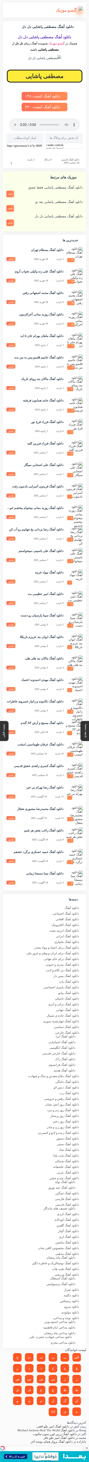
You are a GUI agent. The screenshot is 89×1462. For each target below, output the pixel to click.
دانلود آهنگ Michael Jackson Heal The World (46, 1430)
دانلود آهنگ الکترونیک (65, 925)
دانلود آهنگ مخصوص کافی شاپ (58, 1248)
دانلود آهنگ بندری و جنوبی (62, 964)
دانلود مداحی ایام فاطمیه (59, 1327)
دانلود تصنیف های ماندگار (59, 1208)
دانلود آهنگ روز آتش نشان (62, 1104)
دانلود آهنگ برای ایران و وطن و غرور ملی (52, 953)
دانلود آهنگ (72, 908)
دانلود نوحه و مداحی (66, 1318)
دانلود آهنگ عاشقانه (66, 1167)
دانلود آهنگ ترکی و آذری (63, 1004)
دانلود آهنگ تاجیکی (67, 998)
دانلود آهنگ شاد (69, 1150)
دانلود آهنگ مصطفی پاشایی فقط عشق (55, 187)
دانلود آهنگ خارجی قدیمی (58, 1053)
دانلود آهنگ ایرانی (67, 936)
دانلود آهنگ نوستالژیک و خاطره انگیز (55, 1263)
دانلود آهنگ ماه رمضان (60, 1257)
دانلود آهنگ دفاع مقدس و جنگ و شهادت (53, 1076)
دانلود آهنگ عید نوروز (61, 1187)
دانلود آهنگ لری (69, 1236)
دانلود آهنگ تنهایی (67, 1010)
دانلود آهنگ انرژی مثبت (64, 930)
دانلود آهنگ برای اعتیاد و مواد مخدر (56, 947)
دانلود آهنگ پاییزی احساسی (61, 987)
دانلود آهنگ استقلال (62, 1278)
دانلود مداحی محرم (63, 1342)
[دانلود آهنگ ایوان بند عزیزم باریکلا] (74, 642)
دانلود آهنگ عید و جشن (64, 1178)
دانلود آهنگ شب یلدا (66, 1155)
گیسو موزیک (56, 43)
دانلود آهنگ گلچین (67, 1225)
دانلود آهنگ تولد (65, 1182)
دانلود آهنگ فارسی (70, 159)
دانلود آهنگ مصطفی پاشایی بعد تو (59, 202)
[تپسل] (2, 1448)
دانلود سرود (71, 1306)
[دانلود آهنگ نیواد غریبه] (74, 577)
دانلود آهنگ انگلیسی (62, 1047)
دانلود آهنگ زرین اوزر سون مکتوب (55, 1434)
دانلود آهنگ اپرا (65, 1036)
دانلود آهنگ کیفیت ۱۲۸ (43, 96)
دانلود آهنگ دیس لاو (66, 1087)
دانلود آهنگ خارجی (67, 1032)
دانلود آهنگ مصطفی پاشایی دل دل (59, 216)
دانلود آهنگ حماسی (66, 1027)
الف (76, 1357)
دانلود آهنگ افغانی (67, 919)
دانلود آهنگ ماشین (67, 1242)
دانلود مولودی (70, 1312)
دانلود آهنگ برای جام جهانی (61, 959)
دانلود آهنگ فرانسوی (61, 1064)
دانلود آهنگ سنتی (68, 1144)
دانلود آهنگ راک (65, 1059)
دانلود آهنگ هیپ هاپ (65, 1269)
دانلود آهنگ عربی (68, 1172)
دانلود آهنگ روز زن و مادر (63, 1127)
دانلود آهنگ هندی (64, 1070)
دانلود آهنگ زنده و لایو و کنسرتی (58, 1133)
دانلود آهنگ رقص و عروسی (61, 1099)
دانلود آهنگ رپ (69, 1093)
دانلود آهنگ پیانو (68, 993)
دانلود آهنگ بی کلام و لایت (62, 970)
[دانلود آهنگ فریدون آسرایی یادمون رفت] (74, 491)
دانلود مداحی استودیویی (59, 1322)
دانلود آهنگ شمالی (67, 1161)
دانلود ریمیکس (69, 1301)
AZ (53, 1412)
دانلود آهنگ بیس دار (66, 976)
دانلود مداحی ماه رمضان (59, 1333)
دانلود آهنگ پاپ (69, 981)
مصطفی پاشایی (45, 76)
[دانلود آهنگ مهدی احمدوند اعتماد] (74, 685)
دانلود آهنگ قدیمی (67, 1204)
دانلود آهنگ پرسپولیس (61, 1284)
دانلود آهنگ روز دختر (66, 1121)
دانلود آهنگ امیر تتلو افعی (53, 1426)
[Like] (8, 163)
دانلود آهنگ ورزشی (66, 1274)
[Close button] (86, 1448)
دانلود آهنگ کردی (68, 1214)
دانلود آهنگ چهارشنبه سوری (61, 1021)
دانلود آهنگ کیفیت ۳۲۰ (43, 107)
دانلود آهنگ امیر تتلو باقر (59, 1438)
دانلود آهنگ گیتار (68, 1231)
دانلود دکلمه (71, 1295)
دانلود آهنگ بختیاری (66, 942)
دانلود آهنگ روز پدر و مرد (63, 1110)
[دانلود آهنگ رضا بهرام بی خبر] (74, 792)
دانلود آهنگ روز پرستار (64, 1116)
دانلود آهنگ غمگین (67, 1193)
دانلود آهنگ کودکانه (66, 1219)
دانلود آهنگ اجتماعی (66, 913)
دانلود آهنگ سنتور (67, 1138)
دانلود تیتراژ (71, 1289)
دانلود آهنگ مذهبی (67, 1254)
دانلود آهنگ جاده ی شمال (63, 1015)
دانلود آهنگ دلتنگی (67, 1082)
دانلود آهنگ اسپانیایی (61, 1042)
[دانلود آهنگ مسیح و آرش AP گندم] (74, 728)
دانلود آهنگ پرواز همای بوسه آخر (52, 1441)
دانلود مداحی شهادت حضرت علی (50, 1337)
